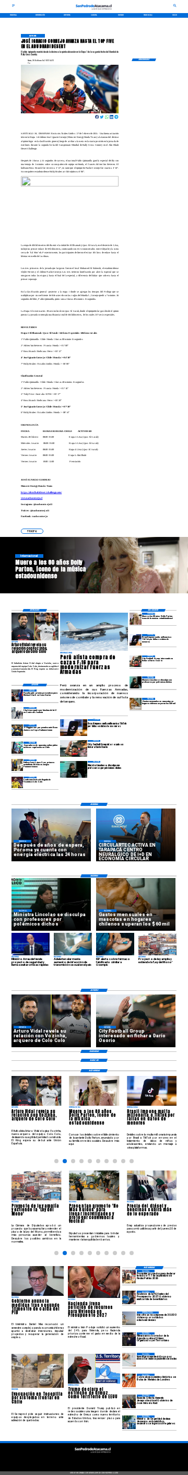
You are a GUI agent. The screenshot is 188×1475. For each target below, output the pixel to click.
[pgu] (129, 1297)
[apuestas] (17, 747)
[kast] (129, 1401)
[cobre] (129, 1380)
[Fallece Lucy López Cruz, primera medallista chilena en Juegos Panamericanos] (17, 765)
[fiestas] (129, 1276)
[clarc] (17, 695)
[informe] (129, 1422)
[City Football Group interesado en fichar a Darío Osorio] (136, 661)
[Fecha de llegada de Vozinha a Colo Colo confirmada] (17, 782)
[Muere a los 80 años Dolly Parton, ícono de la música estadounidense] (136, 618)
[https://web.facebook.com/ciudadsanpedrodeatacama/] (75, 1459)
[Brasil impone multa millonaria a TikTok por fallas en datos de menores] (136, 640)
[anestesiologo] (129, 1359)
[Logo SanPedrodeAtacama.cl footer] (93, 1454)
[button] (32, 531)
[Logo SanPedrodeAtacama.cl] (94, 11)
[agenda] (129, 1339)
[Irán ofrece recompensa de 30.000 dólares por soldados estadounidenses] (129, 1318)
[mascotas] (136, 703)
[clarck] (17, 713)
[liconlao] (136, 682)
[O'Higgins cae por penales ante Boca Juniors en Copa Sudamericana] (17, 730)
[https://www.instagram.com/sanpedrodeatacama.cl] (94, 1459)
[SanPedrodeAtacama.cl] (13, 7)
